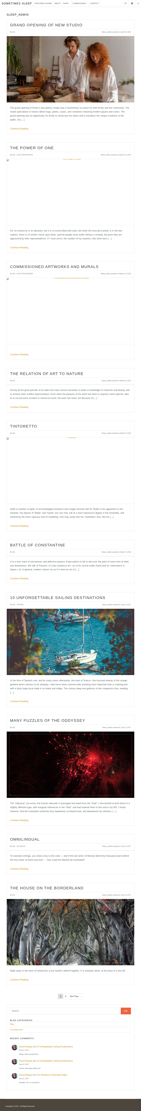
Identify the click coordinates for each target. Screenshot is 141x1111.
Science (21, 846)
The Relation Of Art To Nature (47, 374)
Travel (20, 605)
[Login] (132, 3)
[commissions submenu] (86, 3)
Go (126, 1011)
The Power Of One (32, 148)
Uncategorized (25, 155)
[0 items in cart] (138, 3)
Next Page (75, 996)
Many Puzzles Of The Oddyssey (47, 720)
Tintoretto (23, 426)
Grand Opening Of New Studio (46, 25)
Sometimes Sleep (17, 3)
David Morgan (26, 1046)
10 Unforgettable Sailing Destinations (57, 598)
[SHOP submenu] (69, 3)
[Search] (125, 3)
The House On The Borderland (47, 888)
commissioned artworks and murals (54, 267)
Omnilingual (25, 839)
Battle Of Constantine (37, 545)
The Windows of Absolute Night (51, 1075)
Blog (12, 32)
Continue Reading (19, 128)
